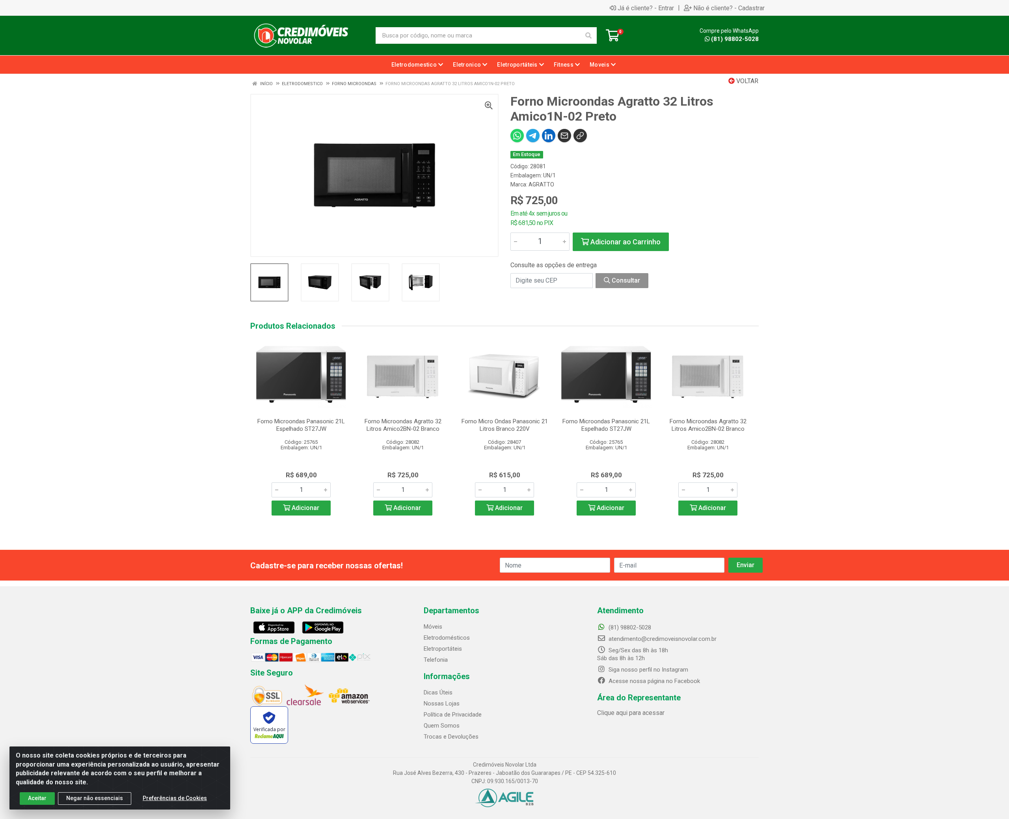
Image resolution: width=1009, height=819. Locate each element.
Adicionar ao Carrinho (625, 242)
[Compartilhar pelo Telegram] (533, 135)
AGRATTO (541, 184)
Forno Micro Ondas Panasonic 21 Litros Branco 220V (505, 425)
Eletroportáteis (443, 648)
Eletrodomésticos (447, 637)
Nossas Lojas (442, 703)
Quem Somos (442, 725)
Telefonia (436, 659)
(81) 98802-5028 (735, 39)
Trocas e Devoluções (451, 736)
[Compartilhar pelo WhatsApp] (517, 135)
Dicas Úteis (438, 692)
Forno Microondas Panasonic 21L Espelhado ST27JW (301, 425)
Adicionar (304, 508)
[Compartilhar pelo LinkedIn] (548, 135)
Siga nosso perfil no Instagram (647, 669)
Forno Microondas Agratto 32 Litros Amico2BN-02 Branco (403, 425)
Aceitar (37, 798)
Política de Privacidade (453, 714)
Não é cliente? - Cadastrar (729, 8)
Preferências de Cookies (175, 798)
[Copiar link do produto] (580, 135)
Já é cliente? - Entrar (646, 8)
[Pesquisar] (588, 35)
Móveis (433, 626)
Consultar (625, 280)
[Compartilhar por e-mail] (564, 135)
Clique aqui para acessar (631, 713)
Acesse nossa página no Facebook (653, 681)
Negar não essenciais (94, 798)
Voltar (746, 81)
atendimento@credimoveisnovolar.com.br (663, 638)
